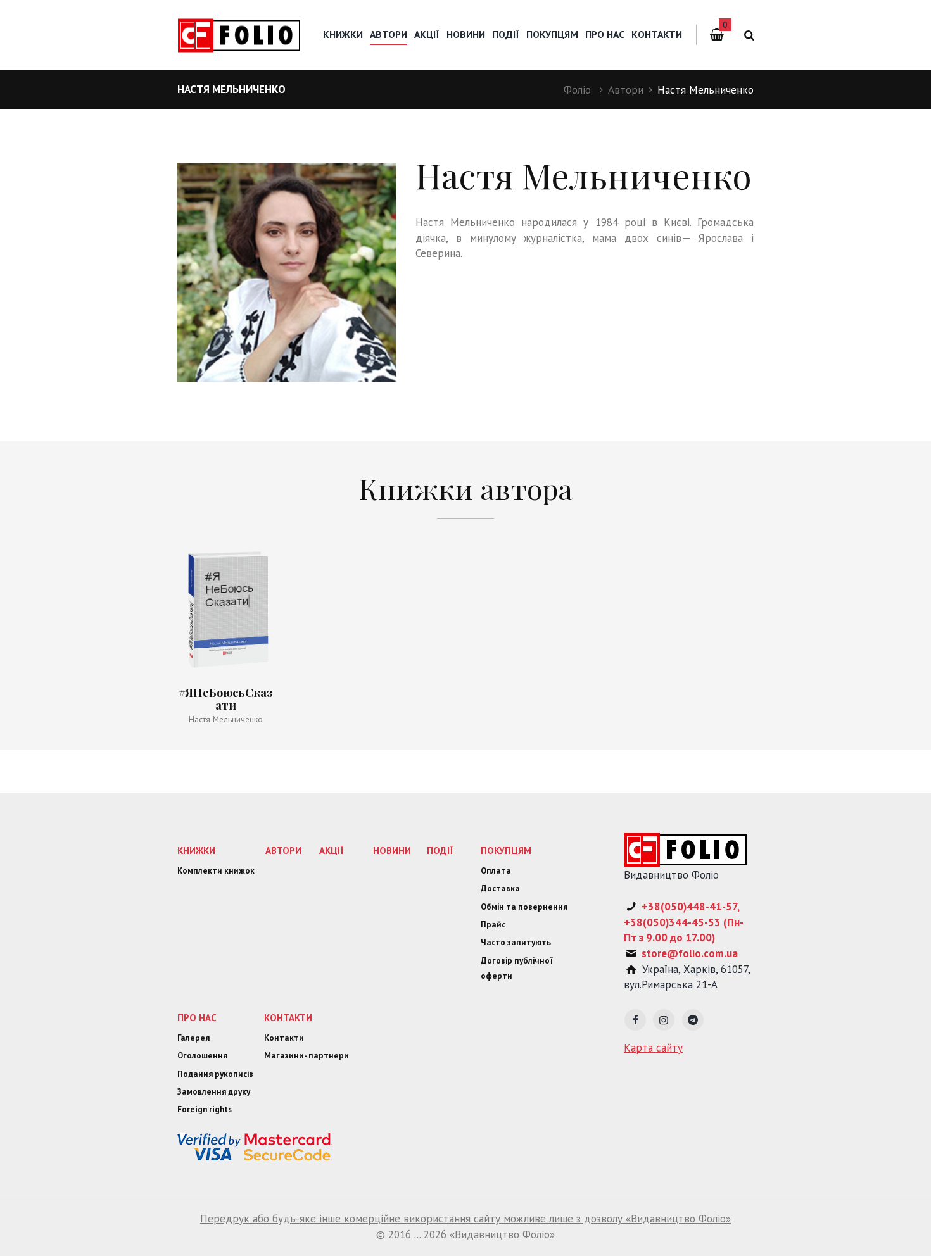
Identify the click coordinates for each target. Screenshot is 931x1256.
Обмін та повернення (524, 906)
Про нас (604, 34)
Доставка (500, 888)
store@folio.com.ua (690, 953)
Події (505, 34)
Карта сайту (653, 1048)
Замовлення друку (213, 1091)
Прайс (493, 924)
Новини (465, 34)
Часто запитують (516, 942)
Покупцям (552, 34)
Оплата (496, 870)
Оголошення (202, 1055)
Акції (427, 34)
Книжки (343, 34)
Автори (625, 90)
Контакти (656, 34)
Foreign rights (204, 1109)
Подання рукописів (215, 1074)
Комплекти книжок (216, 870)
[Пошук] (747, 35)
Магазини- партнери (306, 1055)
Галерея (193, 1038)
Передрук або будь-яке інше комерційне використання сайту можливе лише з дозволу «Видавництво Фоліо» (465, 1219)
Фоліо (577, 90)
